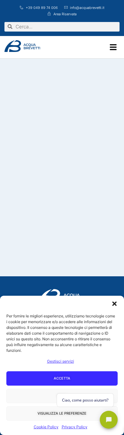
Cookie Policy (46, 426)
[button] (114, 304)
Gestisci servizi (60, 361)
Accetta (62, 378)
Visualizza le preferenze (62, 413)
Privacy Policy (74, 426)
